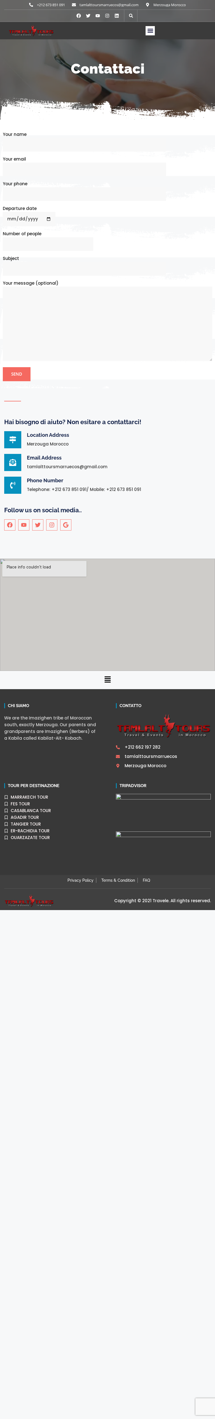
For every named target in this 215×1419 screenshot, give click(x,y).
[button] (150, 30)
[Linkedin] (116, 15)
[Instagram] (107, 15)
